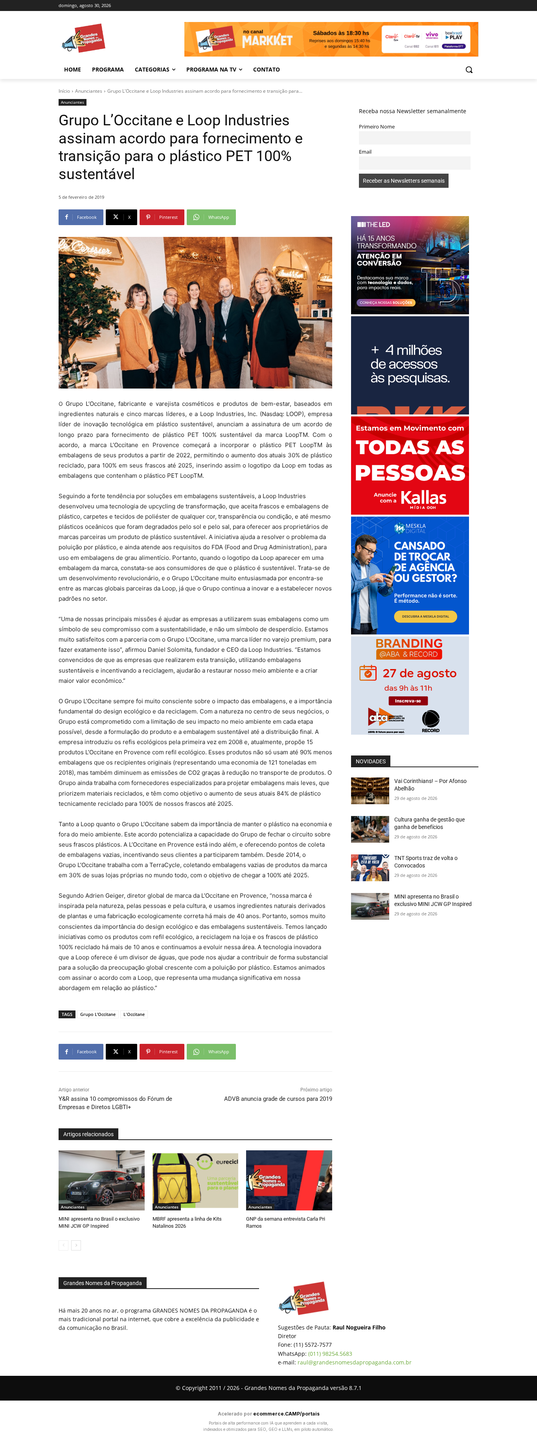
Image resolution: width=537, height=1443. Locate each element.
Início (64, 91)
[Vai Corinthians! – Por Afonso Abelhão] (370, 790)
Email (365, 152)
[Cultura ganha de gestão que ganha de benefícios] (370, 829)
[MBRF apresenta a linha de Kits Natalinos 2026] (196, 1180)
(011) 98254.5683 (330, 1353)
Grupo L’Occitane (98, 1014)
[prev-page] (63, 1245)
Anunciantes (88, 91)
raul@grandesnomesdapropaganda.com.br (355, 1362)
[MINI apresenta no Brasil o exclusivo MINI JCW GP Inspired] (102, 1180)
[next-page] (76, 1245)
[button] (469, 69)
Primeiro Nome (377, 126)
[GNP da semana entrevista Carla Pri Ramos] (289, 1180)
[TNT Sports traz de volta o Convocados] (370, 867)
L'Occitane (134, 1014)
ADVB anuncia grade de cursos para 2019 (278, 1098)
